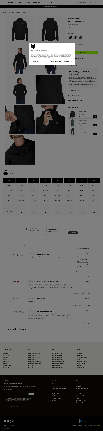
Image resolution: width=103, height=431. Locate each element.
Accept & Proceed (68, 61)
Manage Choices (36, 61)
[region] (52, 54)
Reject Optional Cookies (56, 61)
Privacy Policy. (48, 57)
